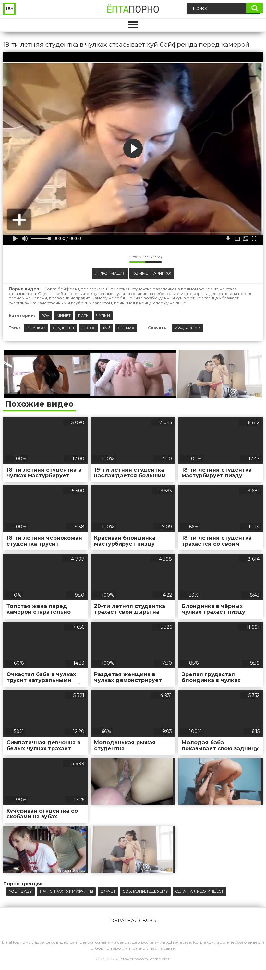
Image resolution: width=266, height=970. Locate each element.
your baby (20, 891)
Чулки (103, 315)
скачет (107, 891)
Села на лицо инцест (199, 891)
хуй (107, 328)
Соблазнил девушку (145, 891)
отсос (88, 328)
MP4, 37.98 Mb (187, 328)
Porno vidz (159, 958)
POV (46, 315)
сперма (126, 328)
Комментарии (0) (151, 273)
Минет (64, 315)
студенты (63, 328)
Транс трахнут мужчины (66, 891)
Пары (83, 315)
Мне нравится (105, 259)
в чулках (36, 328)
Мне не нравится (119, 259)
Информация (110, 273)
